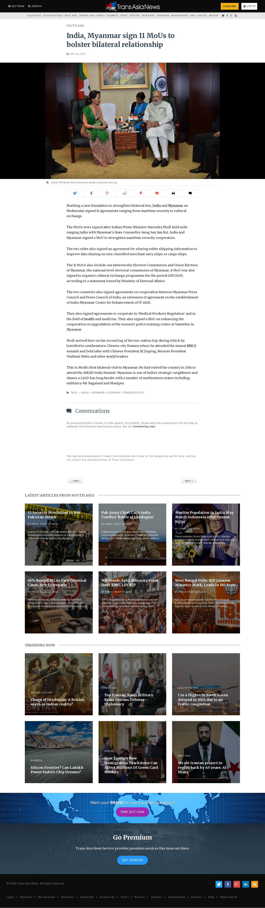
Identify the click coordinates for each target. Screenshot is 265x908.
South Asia (75, 25)
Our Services (46, 896)
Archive (214, 15)
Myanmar (175, 205)
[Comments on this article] (190, 193)
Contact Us (107, 896)
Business (112, 15)
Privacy (140, 896)
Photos (202, 15)
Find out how (132, 812)
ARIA (193, 15)
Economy (113, 392)
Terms (124, 896)
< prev (75, 480)
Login (10, 896)
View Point (148, 15)
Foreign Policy (134, 392)
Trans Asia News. (28, 883)
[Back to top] (258, 901)
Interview (163, 15)
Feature (135, 15)
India (156, 205)
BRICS (191, 346)
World (101, 15)
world (111, 356)
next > (189, 480)
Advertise (67, 896)
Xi (141, 351)
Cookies (156, 896)
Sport (124, 15)
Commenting (176, 896)
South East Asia (53, 15)
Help (211, 896)
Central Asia (87, 15)
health (89, 319)
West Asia (71, 15)
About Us (26, 896)
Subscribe (87, 896)
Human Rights (179, 15)
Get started (132, 860)
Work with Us (228, 896)
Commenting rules (144, 426)
